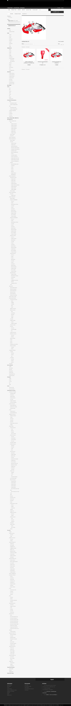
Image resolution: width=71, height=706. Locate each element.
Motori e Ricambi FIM (12, 137)
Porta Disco (12, 604)
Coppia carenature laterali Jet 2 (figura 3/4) (29, 62)
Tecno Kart (8, 530)
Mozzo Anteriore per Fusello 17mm (14, 492)
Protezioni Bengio (11, 58)
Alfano (10, 101)
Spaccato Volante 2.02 (12, 655)
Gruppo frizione (13, 131)
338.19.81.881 (16, 7)
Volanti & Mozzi (12, 524)
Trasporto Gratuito (11, 31)
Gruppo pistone (13, 144)
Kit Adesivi (11, 585)
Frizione (12, 153)
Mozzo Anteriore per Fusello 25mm (14, 489)
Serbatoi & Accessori (13, 512)
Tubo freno (12, 469)
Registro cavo (12, 549)
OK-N (11, 284)
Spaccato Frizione (12, 292)
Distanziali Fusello (12, 637)
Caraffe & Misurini (11, 73)
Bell (9, 89)
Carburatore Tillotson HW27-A (15, 149)
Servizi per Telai (11, 387)
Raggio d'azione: (10, 20)
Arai (9, 88)
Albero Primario (13, 210)
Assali (12, 429)
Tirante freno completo (13, 552)
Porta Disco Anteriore (13, 643)
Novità (23, 9)
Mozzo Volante (12, 658)
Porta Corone (12, 612)
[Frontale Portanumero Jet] (42, 54)
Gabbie (12, 317)
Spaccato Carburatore (13, 289)
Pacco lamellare (13, 214)
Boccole (12, 430)
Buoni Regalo (9, 85)
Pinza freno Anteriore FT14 (14, 616)
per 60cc (12, 362)
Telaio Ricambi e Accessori (11, 390)
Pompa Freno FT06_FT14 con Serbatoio (14, 629)
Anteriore (11, 594)
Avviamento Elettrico (14, 155)
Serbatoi (12, 515)
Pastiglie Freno (13, 460)
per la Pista (10, 80)
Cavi (11, 475)
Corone (10, 409)
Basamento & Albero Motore (15, 147)
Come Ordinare (9, 688)
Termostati (11, 420)
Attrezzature (9, 71)
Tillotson (12, 354)
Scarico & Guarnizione (14, 156)
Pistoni (11, 341)
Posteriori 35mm (13, 484)
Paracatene (11, 500)
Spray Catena (11, 372)
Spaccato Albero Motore (13, 287)
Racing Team (28, 9)
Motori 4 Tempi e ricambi (12, 296)
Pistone (12, 168)
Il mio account (27, 683)
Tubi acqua (11, 418)
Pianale (10, 531)
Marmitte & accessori (13, 333)
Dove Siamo (9, 686)
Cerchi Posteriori (13, 439)
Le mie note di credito (28, 686)
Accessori (12, 335)
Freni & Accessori (12, 451)
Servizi (8, 687)
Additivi (10, 366)
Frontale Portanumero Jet (43, 62)
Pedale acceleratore (13, 555)
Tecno (10, 17)
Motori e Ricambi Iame (12, 138)
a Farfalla (11, 351)
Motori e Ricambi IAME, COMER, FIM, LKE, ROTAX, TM (13, 119)
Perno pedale (12, 545)
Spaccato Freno (11, 613)
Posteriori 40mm (13, 485)
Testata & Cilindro (13, 143)
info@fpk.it (22, 7)
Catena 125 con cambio (13, 406)
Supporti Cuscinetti (13, 606)
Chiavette (11, 609)
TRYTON (12, 353)
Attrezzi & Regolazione (12, 573)
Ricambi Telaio (11, 426)
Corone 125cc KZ (12, 411)
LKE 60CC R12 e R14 (13, 177)
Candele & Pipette (12, 320)
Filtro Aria (11, 326)
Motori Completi (12, 134)
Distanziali (12, 445)
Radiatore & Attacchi (13, 415)
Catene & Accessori (12, 403)
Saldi (10, 30)
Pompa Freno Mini (12, 631)
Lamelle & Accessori (13, 332)
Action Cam (11, 116)
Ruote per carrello (11, 83)
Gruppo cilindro (13, 129)
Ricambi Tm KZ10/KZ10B (13, 217)
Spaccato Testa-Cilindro (13, 295)
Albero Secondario (13, 211)
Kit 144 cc (12, 201)
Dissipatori (11, 421)
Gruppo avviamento (14, 125)
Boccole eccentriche (13, 634)
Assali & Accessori (13, 427)
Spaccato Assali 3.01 (12, 603)
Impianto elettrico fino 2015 (15, 159)
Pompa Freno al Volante (13, 625)
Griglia (61, 44)
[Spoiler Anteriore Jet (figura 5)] (56, 54)
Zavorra (11, 528)
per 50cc (12, 360)
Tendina (11, 417)
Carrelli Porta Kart (11, 76)
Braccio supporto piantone (14, 561)
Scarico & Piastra (13, 271)
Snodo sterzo (12, 649)
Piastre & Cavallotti (13, 345)
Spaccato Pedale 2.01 (12, 542)
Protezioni (10, 40)
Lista (63, 44)
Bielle (12, 311)
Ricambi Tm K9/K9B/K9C (13, 199)
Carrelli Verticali (11, 77)
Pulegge (11, 424)
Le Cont (10, 381)
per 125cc (12, 359)
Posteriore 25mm (13, 481)
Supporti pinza (13, 466)
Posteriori (11, 597)
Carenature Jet (12, 582)
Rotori (12, 305)
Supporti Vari (11, 661)
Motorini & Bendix (12, 338)
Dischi (11, 615)
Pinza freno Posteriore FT (13, 618)
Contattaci (58, 7)
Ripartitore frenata (12, 551)
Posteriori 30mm (13, 482)
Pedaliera (11, 509)
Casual (10, 34)
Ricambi (10, 670)
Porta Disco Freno (12, 497)
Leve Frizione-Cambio (13, 478)
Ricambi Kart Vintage (10, 673)
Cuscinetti (12, 205)
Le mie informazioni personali (29, 688)
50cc (11, 122)
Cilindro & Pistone (13, 238)
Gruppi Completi (13, 454)
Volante (11, 659)
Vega (10, 384)
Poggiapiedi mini (12, 546)
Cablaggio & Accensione (14, 280)
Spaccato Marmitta (13, 293)
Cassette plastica (11, 82)
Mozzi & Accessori (13, 479)
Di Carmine (10, 363)
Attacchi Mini (12, 579)
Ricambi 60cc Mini (12, 272)
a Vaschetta (12, 357)
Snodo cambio (12, 653)
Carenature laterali (12, 393)
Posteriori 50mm (13, 487)
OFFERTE (19, 9)
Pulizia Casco (11, 98)
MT (9, 95)
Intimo (10, 46)
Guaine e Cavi (12, 470)
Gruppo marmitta (13, 132)
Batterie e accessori (13, 308)
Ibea (11, 356)
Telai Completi (11, 668)
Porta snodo (12, 567)
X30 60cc (11, 162)
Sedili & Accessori (11, 533)
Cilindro (12, 202)
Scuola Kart (35, 9)
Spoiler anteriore (12, 396)
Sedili (12, 518)
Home (9, 9)
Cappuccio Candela (14, 323)
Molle (11, 494)
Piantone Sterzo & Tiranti (13, 503)
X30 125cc (11, 141)
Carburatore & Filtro (14, 283)
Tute (10, 68)
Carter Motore (13, 277)
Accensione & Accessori (13, 299)
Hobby (10, 378)
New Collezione (12, 61)
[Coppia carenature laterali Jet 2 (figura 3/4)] (29, 54)
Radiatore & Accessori (12, 414)
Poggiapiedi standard (13, 548)
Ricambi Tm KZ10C (13, 235)
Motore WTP (11, 286)
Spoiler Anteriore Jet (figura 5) (56, 62)
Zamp (10, 94)
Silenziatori (10, 43)
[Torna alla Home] (8, 13)
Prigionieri (11, 601)
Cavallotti (12, 347)
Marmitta (12, 171)
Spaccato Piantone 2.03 (12, 558)
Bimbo (10, 97)
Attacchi (11, 576)
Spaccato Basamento (13, 290)
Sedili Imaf (12, 521)
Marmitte (12, 336)
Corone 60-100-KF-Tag (13, 412)
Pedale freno (12, 543)
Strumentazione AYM (13, 107)
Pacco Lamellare (13, 232)
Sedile (11, 536)
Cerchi (10, 588)
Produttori (13, 9)
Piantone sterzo (12, 564)
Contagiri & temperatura (12, 110)
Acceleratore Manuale (14, 476)
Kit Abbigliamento (11, 70)
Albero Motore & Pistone (14, 204)
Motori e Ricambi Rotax (12, 192)
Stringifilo (12, 472)
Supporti (12, 506)
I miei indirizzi (27, 687)
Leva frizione (12, 656)
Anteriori (11, 598)
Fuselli (12, 448)
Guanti (10, 37)
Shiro (10, 92)
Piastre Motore (12, 662)
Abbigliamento (11, 671)
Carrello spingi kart (11, 74)
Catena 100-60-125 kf (13, 405)
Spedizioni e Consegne (10, 691)
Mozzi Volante (13, 527)
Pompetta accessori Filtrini (14, 344)
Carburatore (12, 165)
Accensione (12, 208)
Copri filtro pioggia (13, 329)
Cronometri (10, 113)
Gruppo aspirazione (14, 186)
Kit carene (11, 399)
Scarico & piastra (13, 216)
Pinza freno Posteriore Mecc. (14, 621)
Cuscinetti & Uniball (13, 442)
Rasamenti (12, 314)
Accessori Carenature (13, 402)
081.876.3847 (10, 7)
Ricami (10, 64)
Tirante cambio (12, 652)
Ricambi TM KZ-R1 (13, 253)
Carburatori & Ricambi (12, 350)
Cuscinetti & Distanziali (13, 600)
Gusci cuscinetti (13, 433)
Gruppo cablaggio (13, 189)
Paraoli (11, 339)
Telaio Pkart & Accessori (11, 667)
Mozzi (10, 595)
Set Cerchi (11, 592)
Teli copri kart (11, 67)
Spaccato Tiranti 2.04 (12, 646)
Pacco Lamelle (13, 269)
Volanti (12, 525)
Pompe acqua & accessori (14, 423)
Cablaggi (12, 302)
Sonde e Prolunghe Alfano (13, 104)
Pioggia (10, 55)
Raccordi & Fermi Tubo (14, 463)
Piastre (12, 348)
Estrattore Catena (12, 408)
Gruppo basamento (14, 183)
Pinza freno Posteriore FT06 (14, 619)
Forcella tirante (12, 554)
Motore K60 (11, 135)
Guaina (12, 473)
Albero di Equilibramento (14, 152)
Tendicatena (12, 665)
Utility (8, 693)
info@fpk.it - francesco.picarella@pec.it (51, 694)
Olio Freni (10, 369)
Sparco (10, 91)
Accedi (62, 7)
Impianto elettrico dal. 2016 (15, 158)
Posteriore (11, 591)
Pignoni (11, 342)
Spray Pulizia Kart (11, 375)
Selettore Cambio (13, 213)
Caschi (8, 86)
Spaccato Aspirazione (14, 146)
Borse (10, 49)
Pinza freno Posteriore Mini (14, 622)
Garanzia (8, 692)
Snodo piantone (12, 570)
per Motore (10, 79)
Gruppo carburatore (14, 128)
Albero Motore (13, 259)
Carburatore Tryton (13, 150)
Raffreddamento (13, 174)
